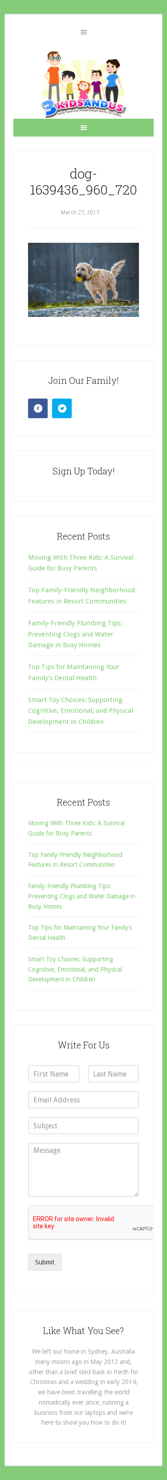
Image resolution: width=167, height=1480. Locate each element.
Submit (44, 1262)
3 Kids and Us (83, 84)
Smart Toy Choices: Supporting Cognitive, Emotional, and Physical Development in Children (80, 711)
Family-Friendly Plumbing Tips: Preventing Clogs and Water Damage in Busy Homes (75, 634)
